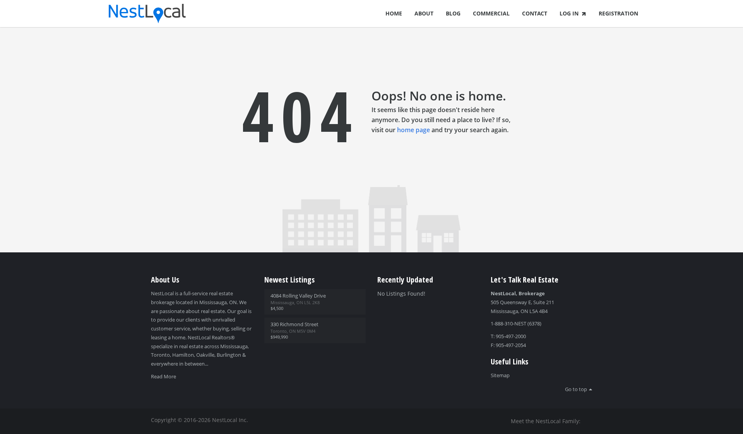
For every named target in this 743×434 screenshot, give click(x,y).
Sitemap (500, 375)
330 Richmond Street (294, 324)
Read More (163, 376)
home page (413, 130)
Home (393, 13)
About (423, 13)
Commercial (491, 13)
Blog (453, 13)
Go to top (576, 389)
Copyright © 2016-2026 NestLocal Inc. (199, 420)
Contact (534, 13)
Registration (618, 13)
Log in (569, 13)
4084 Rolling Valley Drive (298, 295)
